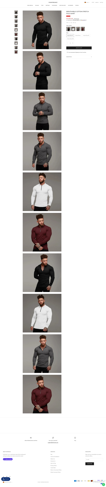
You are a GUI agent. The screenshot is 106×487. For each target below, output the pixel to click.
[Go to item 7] (16, 38)
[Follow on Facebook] (3, 476)
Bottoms (48, 5)
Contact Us (53, 461)
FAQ (75, 440)
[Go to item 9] (16, 47)
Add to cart (79, 47)
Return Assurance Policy (56, 470)
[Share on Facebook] (69, 22)
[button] (79, 20)
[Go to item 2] (16, 16)
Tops (42, 5)
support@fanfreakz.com (53, 442)
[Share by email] (75, 22)
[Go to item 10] (16, 52)
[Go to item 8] (16, 43)
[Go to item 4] (16, 25)
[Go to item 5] (16, 30)
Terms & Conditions (55, 456)
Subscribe (89, 463)
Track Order (53, 467)
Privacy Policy (54, 465)
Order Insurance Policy (55, 472)
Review (77, 5)
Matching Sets (62, 5)
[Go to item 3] (16, 21)
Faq (51, 454)
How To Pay (53, 463)
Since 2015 (47, 482)
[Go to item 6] (16, 34)
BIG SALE (37, 5)
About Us (53, 459)
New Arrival (30, 5)
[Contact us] (103, 484)
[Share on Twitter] (71, 22)
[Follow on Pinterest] (10, 476)
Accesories (70, 5)
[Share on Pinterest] (73, 22)
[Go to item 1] (16, 12)
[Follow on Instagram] (6, 476)
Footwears (54, 5)
